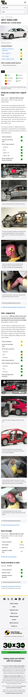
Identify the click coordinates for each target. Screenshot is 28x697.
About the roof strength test (9, 556)
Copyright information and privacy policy (13, 693)
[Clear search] (25, 7)
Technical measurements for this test (11, 303)
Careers (14, 619)
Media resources (14, 623)
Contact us (14, 626)
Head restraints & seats (8, 59)
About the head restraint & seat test (12, 586)
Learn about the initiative (14, 652)
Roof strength (5, 56)
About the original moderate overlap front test (14, 307)
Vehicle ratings (8, 17)
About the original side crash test (11, 525)
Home (2, 17)
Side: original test (6, 53)
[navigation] (25, 2)
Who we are (14, 613)
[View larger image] (14, 191)
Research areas (14, 610)
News (14, 606)
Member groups (14, 616)
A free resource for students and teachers (13, 636)
